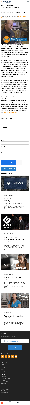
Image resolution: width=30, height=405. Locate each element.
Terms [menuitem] (2, 369)
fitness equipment (22, 16)
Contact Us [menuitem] (4, 366)
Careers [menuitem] (3, 367)
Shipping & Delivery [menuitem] (6, 378)
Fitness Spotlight (10, 5)
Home (2, 5)
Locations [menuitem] (3, 364)
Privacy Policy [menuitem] (4, 371)
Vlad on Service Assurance (10, 112)
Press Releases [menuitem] (5, 391)
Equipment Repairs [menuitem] (6, 381)
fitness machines (5, 17)
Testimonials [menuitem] (4, 392)
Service (23, 17)
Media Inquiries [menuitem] (5, 389)
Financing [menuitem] (3, 383)
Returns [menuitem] (3, 380)
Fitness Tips (12, 17)
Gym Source (18, 17)
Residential (17, 404)
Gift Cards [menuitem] (3, 376)
